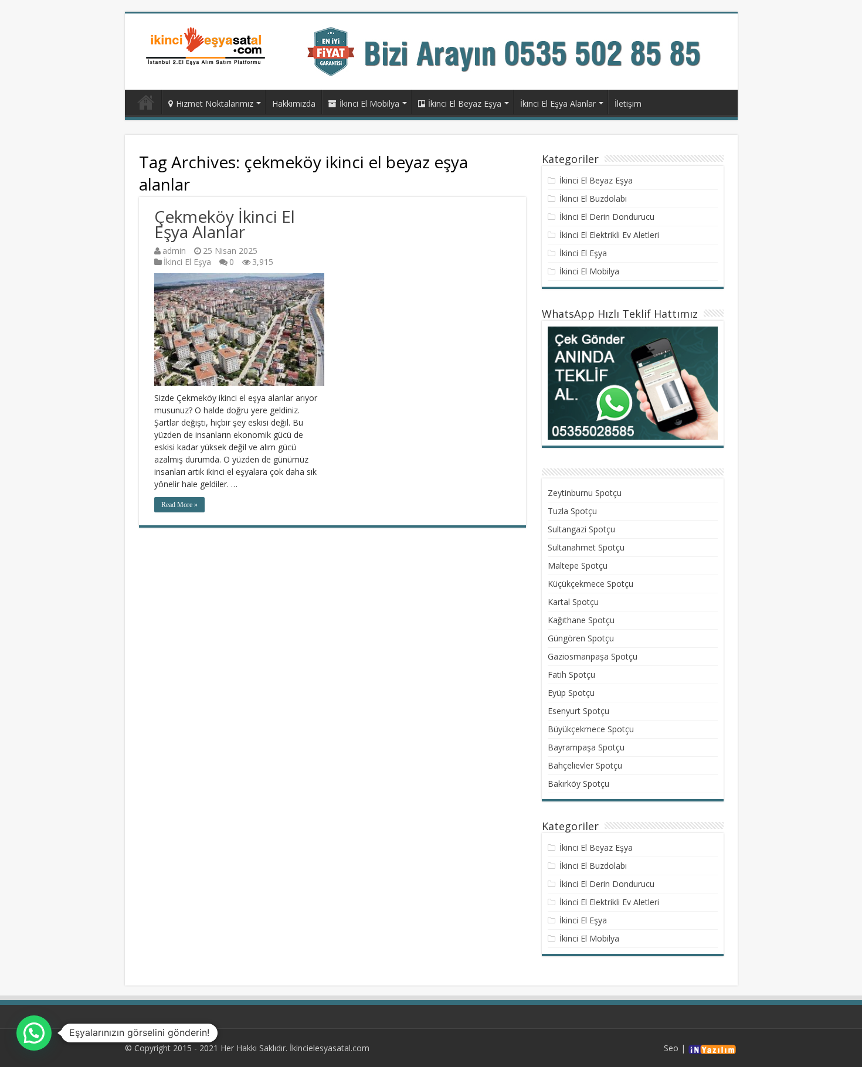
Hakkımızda (293, 103)
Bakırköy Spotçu (578, 783)
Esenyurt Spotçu (578, 710)
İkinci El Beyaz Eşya (464, 103)
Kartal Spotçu (573, 601)
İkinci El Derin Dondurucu (606, 216)
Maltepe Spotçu (578, 565)
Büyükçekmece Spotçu (591, 729)
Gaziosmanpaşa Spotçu (592, 656)
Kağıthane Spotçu (581, 620)
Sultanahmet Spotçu (586, 547)
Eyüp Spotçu (571, 692)
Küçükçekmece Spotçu (590, 583)
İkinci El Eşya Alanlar (558, 103)
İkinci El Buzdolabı (593, 198)
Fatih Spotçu (571, 674)
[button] (34, 1033)
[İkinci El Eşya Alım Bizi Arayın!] (515, 50)
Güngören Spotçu (581, 638)
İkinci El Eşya (187, 261)
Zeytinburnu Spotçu (585, 492)
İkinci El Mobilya (369, 103)
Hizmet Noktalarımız (214, 103)
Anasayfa (146, 102)
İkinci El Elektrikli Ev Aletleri (609, 234)
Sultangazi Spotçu (581, 529)
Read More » (179, 505)
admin (174, 250)
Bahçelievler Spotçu (585, 765)
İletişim (628, 103)
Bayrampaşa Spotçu (586, 747)
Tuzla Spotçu (572, 510)
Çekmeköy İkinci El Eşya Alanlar (224, 224)
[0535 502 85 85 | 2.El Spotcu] (207, 45)
